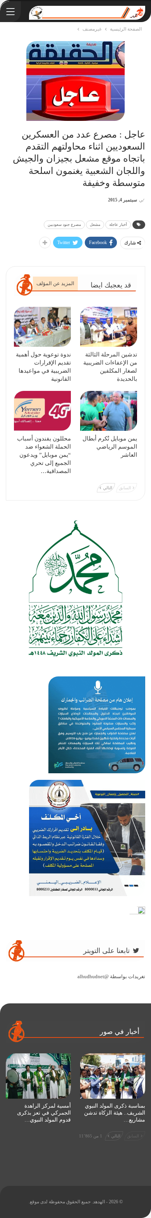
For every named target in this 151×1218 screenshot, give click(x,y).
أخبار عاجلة (118, 224)
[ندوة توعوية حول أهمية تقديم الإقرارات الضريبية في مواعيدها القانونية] (42, 327)
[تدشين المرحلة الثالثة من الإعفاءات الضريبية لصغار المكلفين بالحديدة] (108, 327)
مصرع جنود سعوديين (64, 224)
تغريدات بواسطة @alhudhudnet (111, 976)
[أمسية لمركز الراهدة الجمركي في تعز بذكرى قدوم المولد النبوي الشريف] (38, 1076)
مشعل (95, 224)
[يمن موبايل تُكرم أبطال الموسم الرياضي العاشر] (108, 411)
